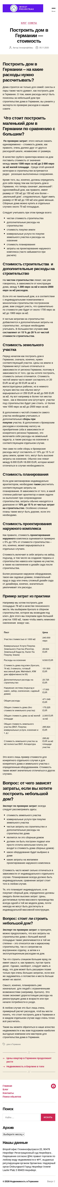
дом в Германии (13, 1044)
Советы (32, 23)
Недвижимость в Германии (24, 1181)
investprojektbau (26, 47)
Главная (7, 1085)
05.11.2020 (44, 47)
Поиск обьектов (12, 1096)
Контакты (8, 1093)
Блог (24, 23)
